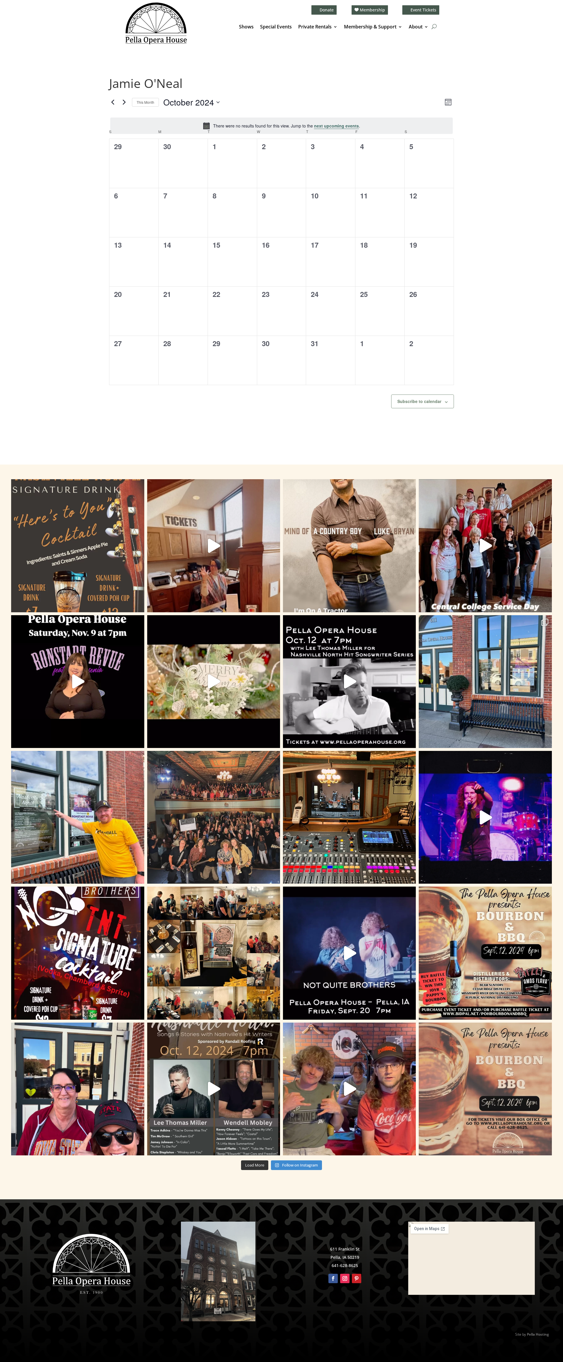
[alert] (281, 126)
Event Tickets (423, 10)
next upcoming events (336, 126)
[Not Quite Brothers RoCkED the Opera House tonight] (213, 817)
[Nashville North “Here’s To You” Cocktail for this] (77, 545)
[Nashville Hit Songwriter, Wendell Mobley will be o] (349, 681)
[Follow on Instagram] (345, 1278)
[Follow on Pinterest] (356, 1278)
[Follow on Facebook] (333, 1278)
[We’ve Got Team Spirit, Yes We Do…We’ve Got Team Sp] (77, 1089)
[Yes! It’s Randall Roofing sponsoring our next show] (77, 817)
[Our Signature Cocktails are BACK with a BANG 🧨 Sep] (77, 953)
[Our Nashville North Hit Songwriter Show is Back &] (213, 1089)
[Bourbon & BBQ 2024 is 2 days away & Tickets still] (485, 953)
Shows (246, 27)
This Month (145, 102)
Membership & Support (370, 27)
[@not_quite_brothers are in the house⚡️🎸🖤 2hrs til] (349, 817)
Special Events (276, 27)
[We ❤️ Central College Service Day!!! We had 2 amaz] (485, 545)
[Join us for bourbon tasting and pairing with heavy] (485, 1089)
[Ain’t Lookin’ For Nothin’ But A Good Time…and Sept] (349, 953)
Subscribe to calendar (419, 401)
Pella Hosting (538, 1334)
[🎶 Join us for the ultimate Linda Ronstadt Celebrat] (77, 681)
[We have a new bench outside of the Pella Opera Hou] (485, 681)
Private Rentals (315, 27)
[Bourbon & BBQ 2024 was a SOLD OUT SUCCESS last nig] (213, 953)
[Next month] (124, 102)
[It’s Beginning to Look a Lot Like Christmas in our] (213, 681)
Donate (327, 10)
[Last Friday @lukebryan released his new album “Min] (349, 545)
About (416, 27)
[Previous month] (112, 102)
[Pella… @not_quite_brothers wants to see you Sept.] (349, 1089)
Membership (372, 10)
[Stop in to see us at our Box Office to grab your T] (213, 545)
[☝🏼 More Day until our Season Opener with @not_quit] (485, 817)
